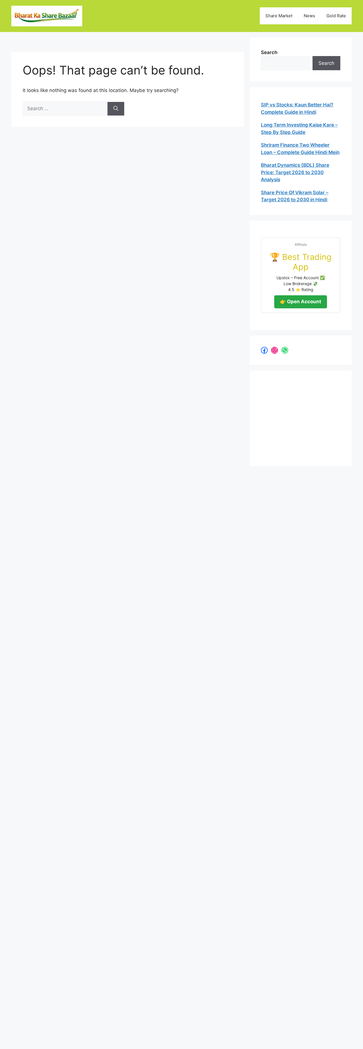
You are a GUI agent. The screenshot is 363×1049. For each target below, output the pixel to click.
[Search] (115, 109)
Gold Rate (336, 15)
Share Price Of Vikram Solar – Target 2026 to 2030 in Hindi (294, 196)
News (309, 15)
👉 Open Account (300, 301)
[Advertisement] (303, 417)
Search (269, 52)
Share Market (278, 15)
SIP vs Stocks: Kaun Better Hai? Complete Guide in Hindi (297, 108)
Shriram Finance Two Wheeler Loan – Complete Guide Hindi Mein (300, 148)
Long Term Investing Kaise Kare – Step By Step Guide (299, 128)
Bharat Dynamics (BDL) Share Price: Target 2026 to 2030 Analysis (295, 172)
